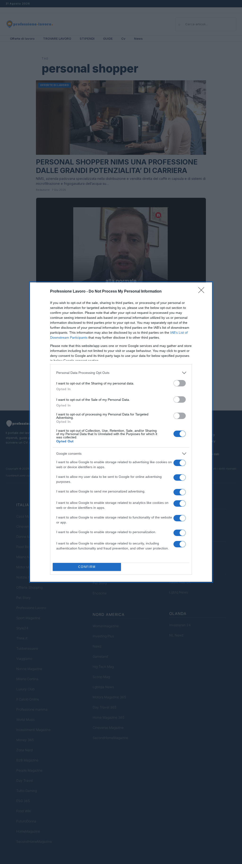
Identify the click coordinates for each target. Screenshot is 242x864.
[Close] (202, 291)
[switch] (179, 383)
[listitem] (121, 372)
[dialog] (121, 432)
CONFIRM (87, 567)
